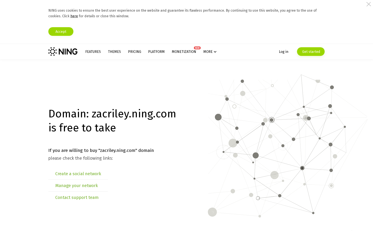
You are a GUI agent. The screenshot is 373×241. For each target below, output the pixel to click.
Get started (310, 52)
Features (93, 52)
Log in (283, 52)
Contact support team (77, 197)
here (74, 16)
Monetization (184, 52)
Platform (156, 52)
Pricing (134, 52)
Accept (60, 32)
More (208, 52)
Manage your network (76, 185)
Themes (114, 52)
